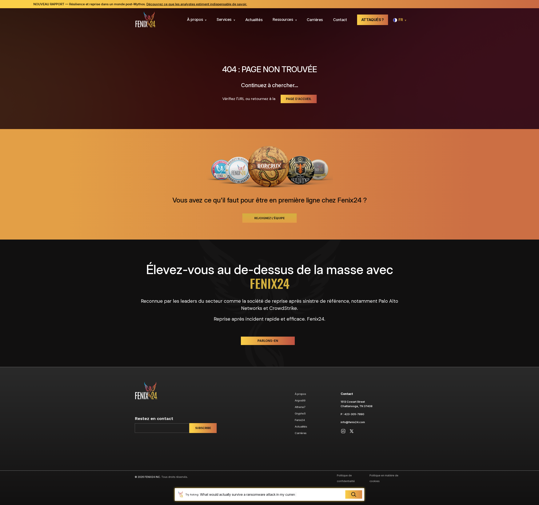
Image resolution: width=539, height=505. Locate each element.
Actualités (254, 19)
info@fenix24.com (353, 422)
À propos (195, 19)
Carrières (315, 19)
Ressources (283, 19)
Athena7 (300, 407)
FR (401, 19)
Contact (340, 19)
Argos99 (300, 400)
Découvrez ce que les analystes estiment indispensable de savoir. (172, 4)
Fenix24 (300, 420)
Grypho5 (300, 413)
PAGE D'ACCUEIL (298, 99)
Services (224, 19)
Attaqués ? (372, 19)
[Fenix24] (145, 19)
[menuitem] (197, 20)
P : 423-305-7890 (352, 414)
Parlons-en (267, 341)
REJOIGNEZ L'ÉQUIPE (269, 218)
